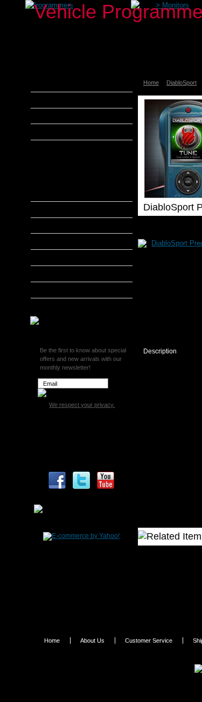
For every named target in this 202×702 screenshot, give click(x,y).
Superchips (61, 306)
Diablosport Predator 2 (79, 174)
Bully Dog (59, 131)
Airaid (53, 100)
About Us (92, 640)
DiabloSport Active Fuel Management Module (80, 191)
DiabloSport (181, 82)
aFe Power (60, 83)
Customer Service (148, 640)
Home (151, 82)
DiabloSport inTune (74, 162)
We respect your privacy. (82, 404)
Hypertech (60, 241)
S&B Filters (61, 273)
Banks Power (64, 116)
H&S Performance (72, 225)
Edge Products (66, 209)
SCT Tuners (62, 290)
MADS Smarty (66, 257)
